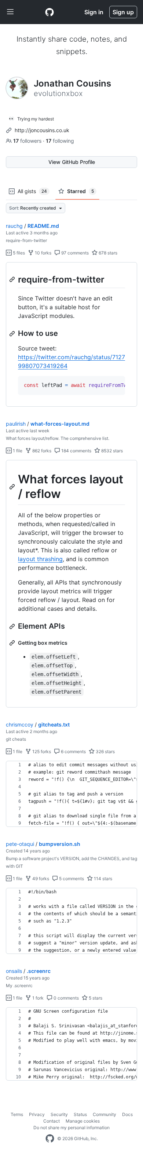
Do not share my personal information (71, 1127)
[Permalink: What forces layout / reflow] (13, 487)
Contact (51, 1121)
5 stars (95, 998)
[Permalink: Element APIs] (13, 626)
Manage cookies (83, 1121)
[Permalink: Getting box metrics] (13, 643)
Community (104, 1114)
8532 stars (111, 450)
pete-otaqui (20, 844)
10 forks (42, 253)
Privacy (37, 1114)
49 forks (40, 878)
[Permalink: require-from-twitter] (13, 279)
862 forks (41, 450)
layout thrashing (40, 559)
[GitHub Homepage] (49, 1138)
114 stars (102, 878)
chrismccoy (19, 724)
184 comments (75, 450)
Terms (17, 1114)
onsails (14, 971)
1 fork (37, 998)
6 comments (73, 751)
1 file (17, 450)
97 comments (74, 253)
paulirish (16, 424)
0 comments (65, 998)
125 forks (41, 751)
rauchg (14, 226)
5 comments (71, 878)
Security (59, 1114)
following (60, 141)
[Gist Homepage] (49, 12)
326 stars (105, 751)
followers (28, 141)
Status (80, 1114)
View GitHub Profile (71, 162)
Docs (127, 1114)
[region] (71, 334)
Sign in (93, 12)
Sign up (123, 12)
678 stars (107, 253)
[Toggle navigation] (10, 12)
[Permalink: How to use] (13, 334)
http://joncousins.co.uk (42, 130)
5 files (18, 253)
